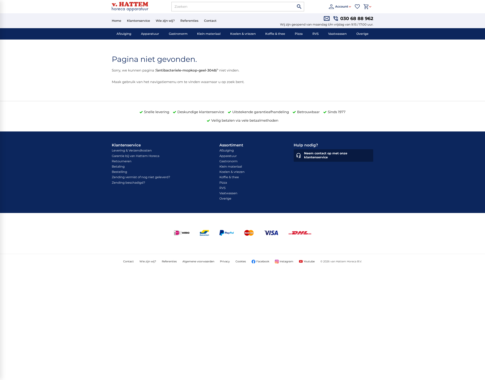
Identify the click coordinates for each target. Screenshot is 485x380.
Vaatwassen (337, 34)
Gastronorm (178, 34)
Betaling (118, 166)
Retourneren (121, 161)
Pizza (299, 34)
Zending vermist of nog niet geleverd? (141, 177)
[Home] (130, 6)
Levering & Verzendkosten (132, 150)
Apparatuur (150, 34)
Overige (362, 34)
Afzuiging (124, 34)
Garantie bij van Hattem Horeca (135, 156)
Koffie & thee (275, 34)
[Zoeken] (299, 6)
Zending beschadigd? (128, 182)
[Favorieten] (357, 6)
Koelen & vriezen (243, 34)
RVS (315, 34)
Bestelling (119, 172)
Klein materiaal (209, 34)
